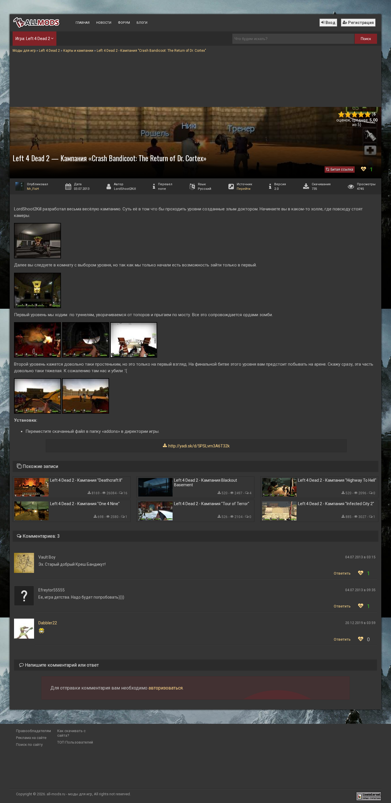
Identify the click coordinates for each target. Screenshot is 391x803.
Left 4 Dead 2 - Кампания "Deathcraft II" (86, 480)
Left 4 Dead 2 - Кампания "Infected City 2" (336, 503)
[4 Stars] (361, 114)
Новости (103, 23)
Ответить (342, 573)
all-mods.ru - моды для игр (69, 794)
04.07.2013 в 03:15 (360, 557)
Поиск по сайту (29, 744)
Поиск (366, 39)
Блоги (142, 23)
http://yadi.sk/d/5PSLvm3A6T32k (199, 446)
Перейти (243, 189)
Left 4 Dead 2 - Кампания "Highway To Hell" (337, 480)
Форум (124, 23)
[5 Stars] (367, 114)
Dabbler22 (47, 623)
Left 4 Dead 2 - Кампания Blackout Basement (205, 482)
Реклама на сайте (31, 738)
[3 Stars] (354, 114)
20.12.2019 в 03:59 (360, 623)
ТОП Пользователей (75, 742)
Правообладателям (33, 731)
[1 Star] (341, 114)
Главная (83, 23)
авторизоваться (166, 688)
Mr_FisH (33, 189)
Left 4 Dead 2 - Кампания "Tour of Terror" (211, 503)
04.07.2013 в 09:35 (360, 590)
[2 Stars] (348, 114)
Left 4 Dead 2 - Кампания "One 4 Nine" (85, 503)
